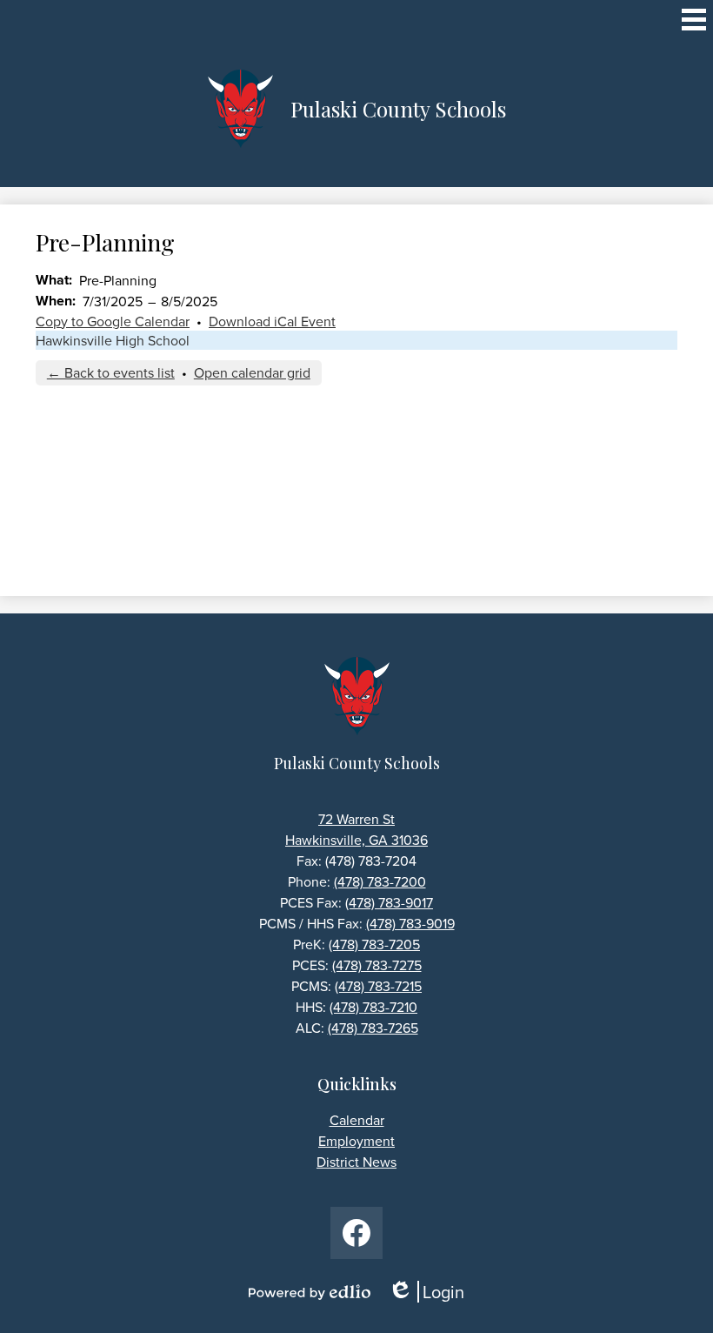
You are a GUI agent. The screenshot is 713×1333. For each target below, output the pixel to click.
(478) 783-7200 (380, 881)
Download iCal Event (272, 321)
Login (432, 1292)
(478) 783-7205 (374, 944)
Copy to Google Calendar (113, 321)
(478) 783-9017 (389, 902)
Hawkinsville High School (113, 340)
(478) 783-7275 (377, 965)
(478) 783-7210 (373, 1006)
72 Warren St (356, 818)
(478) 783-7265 (373, 1027)
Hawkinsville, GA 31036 (356, 839)
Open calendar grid (252, 372)
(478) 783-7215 (378, 985)
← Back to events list (111, 372)
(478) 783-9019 (410, 923)
